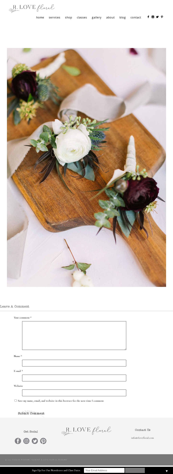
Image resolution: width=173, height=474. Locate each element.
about (110, 17)
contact (136, 17)
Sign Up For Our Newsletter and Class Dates (56, 470)
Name (18, 356)
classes (82, 17)
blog (122, 17)
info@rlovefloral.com (142, 438)
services (54, 17)
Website (18, 386)
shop (68, 17)
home (40, 17)
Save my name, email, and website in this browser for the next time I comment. (61, 400)
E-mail (18, 371)
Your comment (22, 317)
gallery (97, 17)
